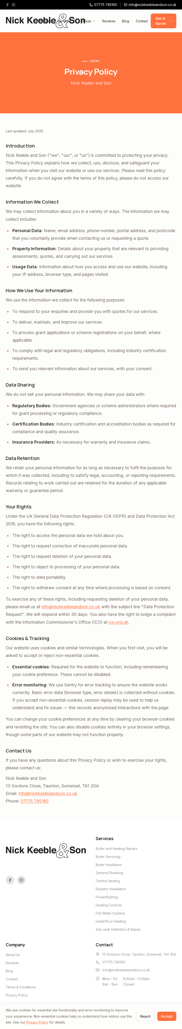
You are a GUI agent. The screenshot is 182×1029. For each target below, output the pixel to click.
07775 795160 (35, 801)
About (46, 21)
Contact (142, 21)
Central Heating (108, 881)
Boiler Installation (109, 865)
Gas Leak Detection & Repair (118, 929)
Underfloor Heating (111, 921)
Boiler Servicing (108, 857)
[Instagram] (13, 4)
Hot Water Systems (110, 913)
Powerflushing (107, 897)
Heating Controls (109, 905)
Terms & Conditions (21, 987)
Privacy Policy (17, 995)
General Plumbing (109, 873)
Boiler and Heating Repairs (116, 849)
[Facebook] (7, 4)
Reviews (108, 21)
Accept (167, 1016)
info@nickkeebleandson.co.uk (70, 606)
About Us (13, 955)
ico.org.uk (118, 622)
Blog (125, 21)
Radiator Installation (111, 889)
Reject (145, 1016)
